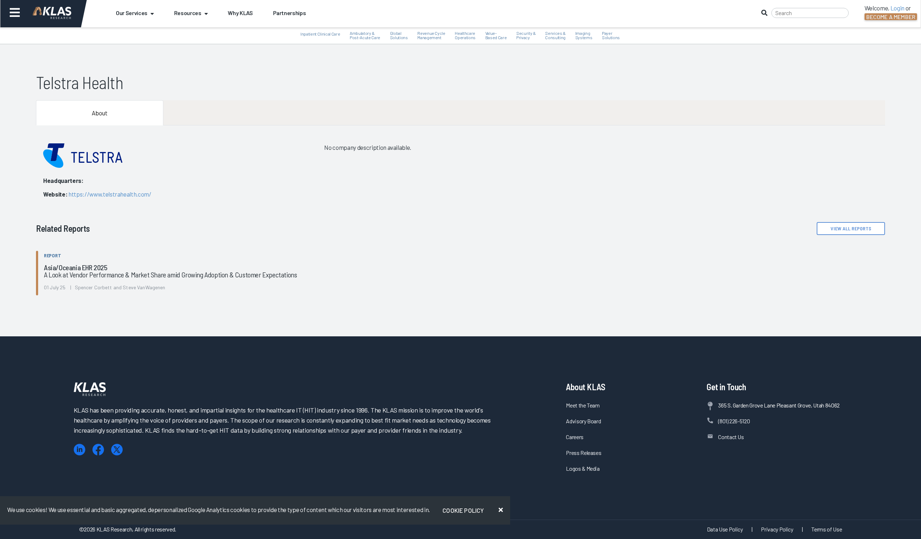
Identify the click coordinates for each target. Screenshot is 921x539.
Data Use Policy (725, 529)
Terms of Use (826, 529)
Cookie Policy (463, 510)
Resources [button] (187, 12)
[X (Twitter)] (117, 450)
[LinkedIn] (79, 450)
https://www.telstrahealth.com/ (109, 194)
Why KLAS (240, 12)
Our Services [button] (132, 12)
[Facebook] (98, 450)
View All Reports (851, 228)
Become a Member (890, 16)
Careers (575, 436)
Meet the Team (583, 405)
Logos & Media (583, 468)
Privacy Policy (777, 529)
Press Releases (583, 452)
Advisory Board (583, 421)
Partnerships (289, 12)
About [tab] (100, 112)
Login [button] (897, 7)
